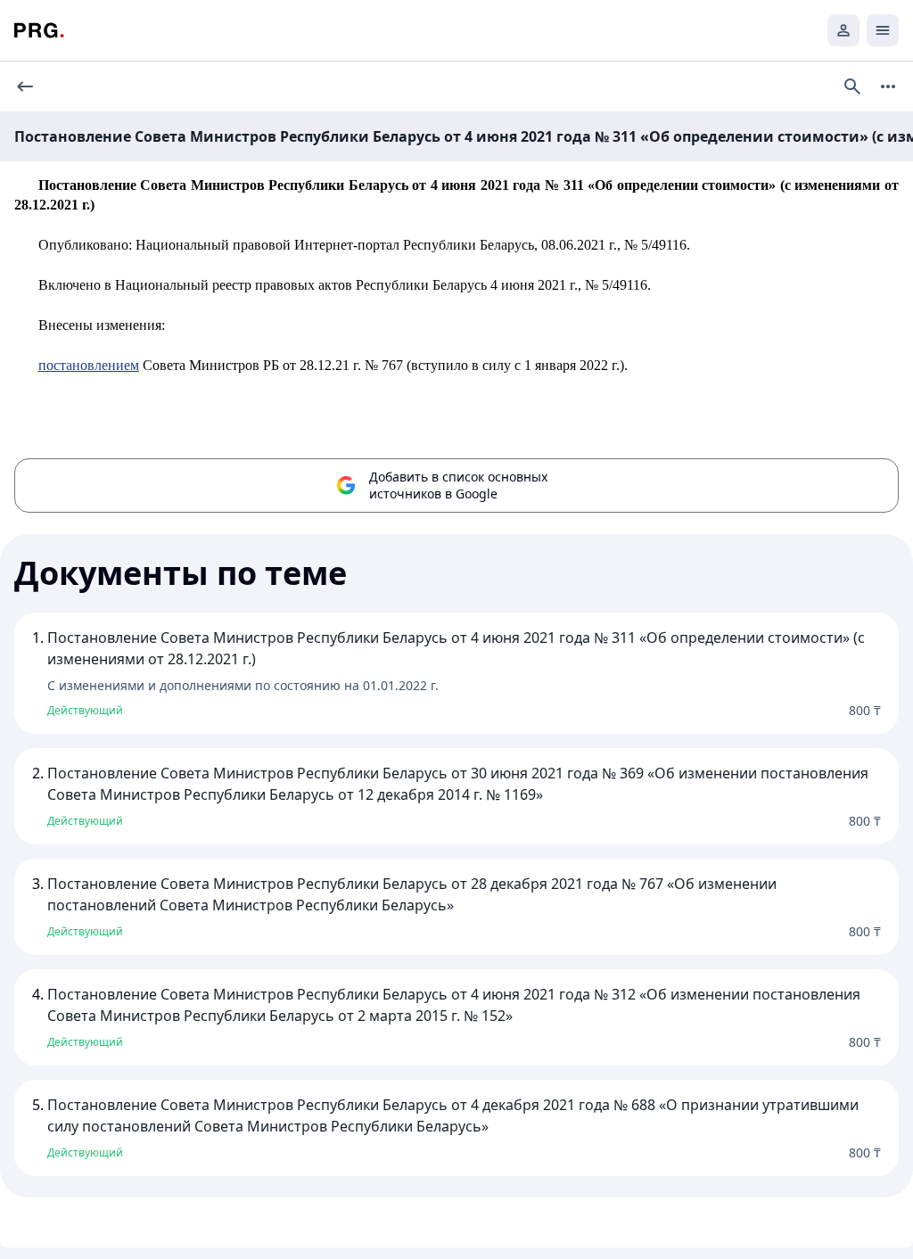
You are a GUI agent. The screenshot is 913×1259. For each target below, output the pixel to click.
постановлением (88, 365)
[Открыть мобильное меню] (883, 30)
